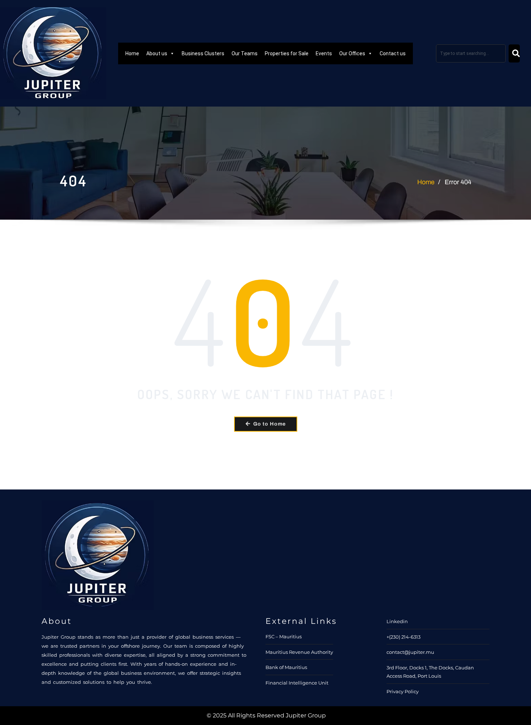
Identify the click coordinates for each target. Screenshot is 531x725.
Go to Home (269, 424)
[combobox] (470, 53)
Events (324, 53)
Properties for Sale (286, 53)
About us (156, 53)
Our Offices (352, 53)
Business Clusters (203, 53)
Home (132, 53)
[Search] (514, 53)
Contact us (393, 53)
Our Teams (245, 53)
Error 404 (458, 182)
